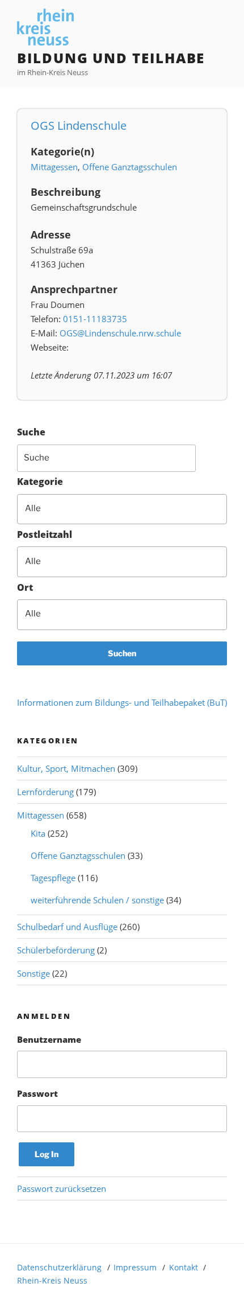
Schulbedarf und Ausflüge (67, 926)
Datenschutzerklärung (59, 1267)
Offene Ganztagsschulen (129, 166)
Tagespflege (53, 877)
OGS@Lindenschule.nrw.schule (120, 333)
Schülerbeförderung (56, 950)
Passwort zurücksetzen (61, 1188)
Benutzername (49, 1039)
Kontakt (183, 1267)
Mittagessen (54, 166)
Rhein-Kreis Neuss (52, 1280)
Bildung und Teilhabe (111, 57)
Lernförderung (45, 791)
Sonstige (33, 973)
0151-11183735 (95, 318)
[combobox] (122, 509)
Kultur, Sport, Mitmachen (66, 768)
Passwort (37, 1093)
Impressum (135, 1267)
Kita (38, 833)
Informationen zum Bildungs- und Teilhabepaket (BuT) (122, 702)
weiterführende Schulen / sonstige (97, 900)
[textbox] (129, 508)
